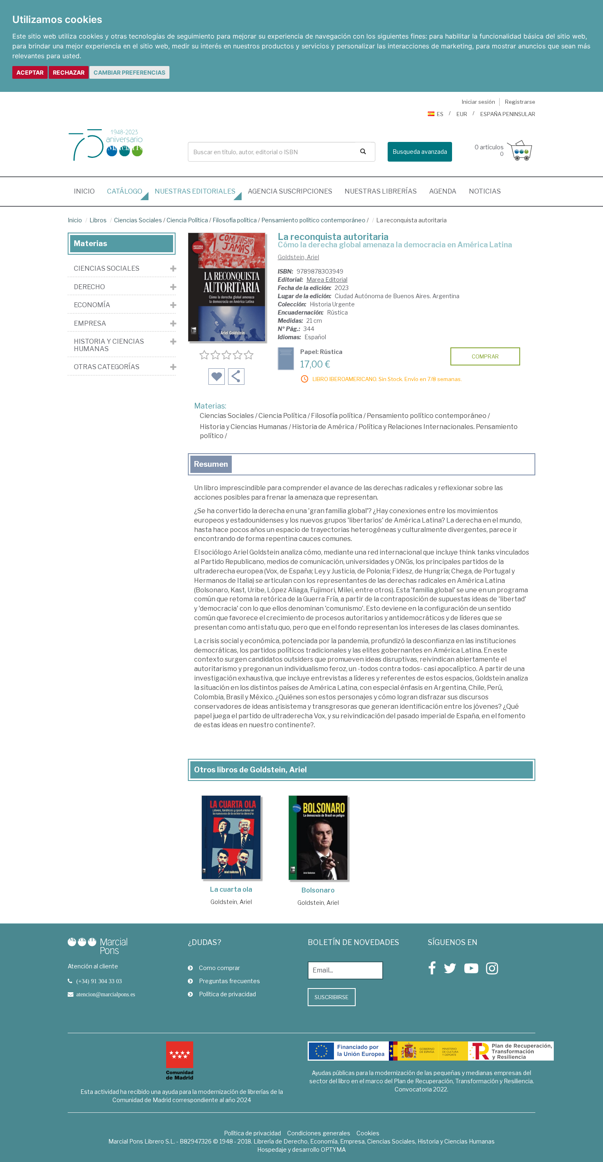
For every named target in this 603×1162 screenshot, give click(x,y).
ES (440, 114)
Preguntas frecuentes (229, 980)
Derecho (89, 287)
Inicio (87, 191)
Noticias (485, 191)
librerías (381, 191)
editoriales (195, 191)
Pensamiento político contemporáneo (313, 220)
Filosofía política (234, 220)
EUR (462, 114)
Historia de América (323, 427)
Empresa (90, 323)
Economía (92, 305)
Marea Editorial (326, 279)
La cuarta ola (231, 889)
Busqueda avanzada (420, 151)
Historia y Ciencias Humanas (244, 427)
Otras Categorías (106, 367)
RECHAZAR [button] (69, 72)
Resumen (211, 464)
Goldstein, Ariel (298, 256)
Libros (98, 220)
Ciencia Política (187, 220)
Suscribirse (332, 997)
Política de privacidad (227, 994)
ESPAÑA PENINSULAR (507, 114)
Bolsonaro (318, 890)
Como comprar (219, 967)
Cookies (367, 1133)
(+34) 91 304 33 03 (99, 981)
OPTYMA (333, 1149)
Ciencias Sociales (138, 220)
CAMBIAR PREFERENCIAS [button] (129, 72)
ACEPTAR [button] (29, 72)
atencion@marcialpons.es (105, 994)
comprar (485, 356)
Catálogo (124, 191)
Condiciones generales (318, 1133)
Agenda (443, 191)
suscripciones (290, 191)
